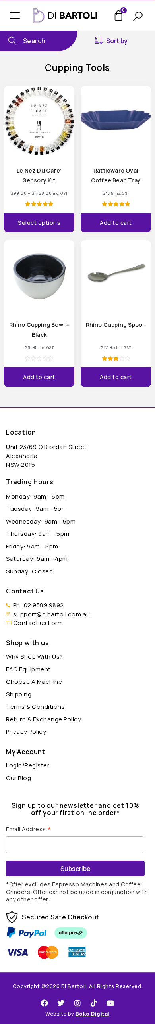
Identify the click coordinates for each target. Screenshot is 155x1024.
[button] (15, 15)
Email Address (29, 828)
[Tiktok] (94, 1003)
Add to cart (116, 222)
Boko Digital (93, 1013)
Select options (39, 222)
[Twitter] (61, 1003)
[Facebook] (44, 1003)
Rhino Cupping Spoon (116, 324)
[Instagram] (77, 1003)
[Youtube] (110, 1003)
